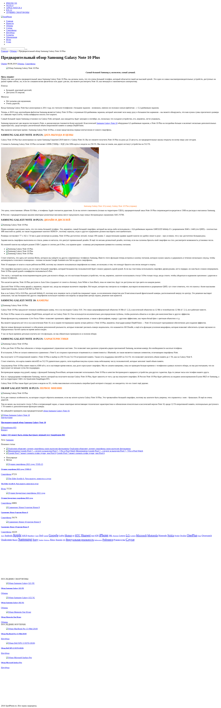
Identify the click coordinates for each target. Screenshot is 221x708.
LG (128, 535)
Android (8, 535)
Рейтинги (107, 539)
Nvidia (177, 536)
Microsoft (141, 535)
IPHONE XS (11, 3)
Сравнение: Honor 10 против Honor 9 (15, 527)
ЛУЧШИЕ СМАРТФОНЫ (17, 12)
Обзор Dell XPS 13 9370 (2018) (12, 648)
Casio (37, 536)
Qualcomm (6, 539)
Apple (17, 535)
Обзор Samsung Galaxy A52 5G (12, 603)
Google (53, 535)
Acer (2, 536)
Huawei (86, 535)
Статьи (9, 28)
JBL (110, 535)
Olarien (4, 64)
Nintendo (162, 535)
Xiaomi (59, 540)
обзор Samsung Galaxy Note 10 (56, 411)
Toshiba (41, 540)
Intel (93, 536)
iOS (97, 535)
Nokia (170, 535)
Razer (15, 540)
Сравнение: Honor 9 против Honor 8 (14, 512)
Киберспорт (98, 540)
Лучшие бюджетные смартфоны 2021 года (17, 498)
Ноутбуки (10, 33)
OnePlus (192, 535)
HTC (78, 535)
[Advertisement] (22, 559)
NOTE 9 (9, 5)
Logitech (133, 536)
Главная (9, 21)
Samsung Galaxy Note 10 (107, 123)
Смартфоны (11, 30)
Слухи (130, 539)
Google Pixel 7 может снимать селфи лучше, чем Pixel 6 (81, 453)
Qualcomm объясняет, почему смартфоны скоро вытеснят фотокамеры (100, 449)
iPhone (103, 535)
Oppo (199, 536)
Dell (41, 535)
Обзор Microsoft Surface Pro (11, 663)
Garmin (46, 536)
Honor (68, 535)
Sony (35, 539)
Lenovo (122, 535)
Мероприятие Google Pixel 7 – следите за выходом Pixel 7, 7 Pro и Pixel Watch (109, 451)
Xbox (52, 539)
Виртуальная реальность (80, 539)
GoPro (61, 535)
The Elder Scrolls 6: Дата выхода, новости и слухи (19, 484)
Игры (8, 39)
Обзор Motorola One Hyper (11, 617)
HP (73, 536)
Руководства (119, 540)
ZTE (64, 540)
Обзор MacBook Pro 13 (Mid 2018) (14, 634)
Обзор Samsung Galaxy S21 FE (12, 588)
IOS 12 (9, 10)
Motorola (152, 535)
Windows (46, 540)
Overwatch (207, 535)
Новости (10, 23)
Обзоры (9, 26)
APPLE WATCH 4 (14, 8)
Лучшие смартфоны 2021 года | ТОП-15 (16, 469)
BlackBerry (31, 536)
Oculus (183, 535)
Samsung (10, 440)
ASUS (24, 535)
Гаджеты (10, 35)
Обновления (11, 37)
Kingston (116, 536)
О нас (8, 42)
